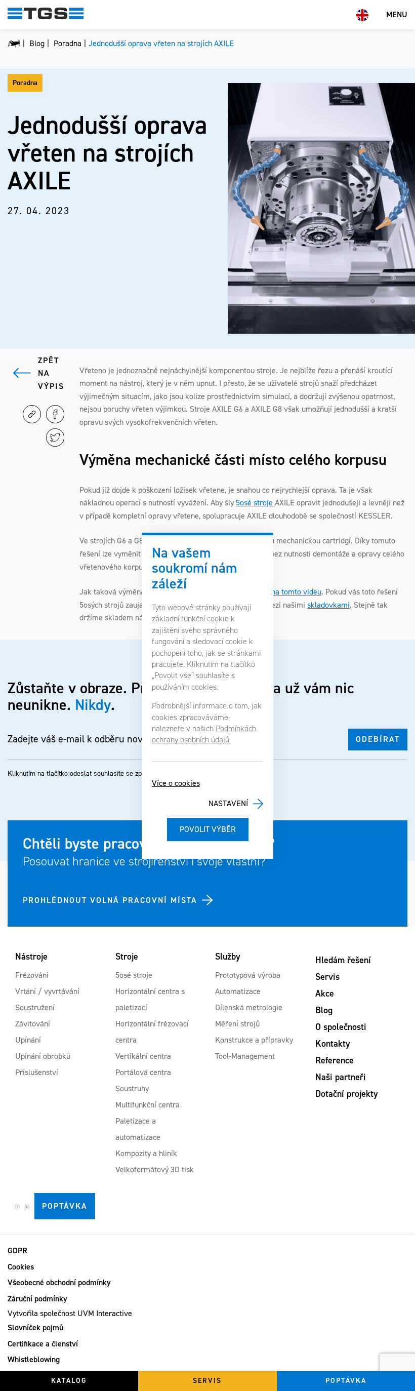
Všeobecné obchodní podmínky (59, 1282)
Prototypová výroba (247, 975)
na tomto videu (296, 591)
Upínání (28, 1040)
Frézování (32, 975)
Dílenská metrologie (248, 1007)
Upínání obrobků (42, 1056)
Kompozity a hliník (146, 1153)
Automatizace (238, 991)
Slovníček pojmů (35, 1327)
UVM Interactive (104, 1313)
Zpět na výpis (51, 373)
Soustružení (35, 1007)
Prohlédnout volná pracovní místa (110, 900)
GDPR (17, 1250)
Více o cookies (176, 783)
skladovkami (328, 605)
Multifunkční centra (147, 1104)
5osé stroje (255, 502)
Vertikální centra (143, 1056)
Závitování (32, 1023)
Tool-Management (245, 1056)
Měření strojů (237, 1023)
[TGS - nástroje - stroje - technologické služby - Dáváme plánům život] (14, 43)
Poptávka (65, 1206)
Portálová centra (143, 1072)
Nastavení (228, 803)
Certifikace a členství (43, 1343)
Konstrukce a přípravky (254, 1040)
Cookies (21, 1266)
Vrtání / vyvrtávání (47, 991)
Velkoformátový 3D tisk (154, 1169)
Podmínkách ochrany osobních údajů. (204, 734)
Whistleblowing (34, 1359)
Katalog (69, 1380)
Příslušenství (36, 1072)
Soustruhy (132, 1088)
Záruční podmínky (37, 1298)
